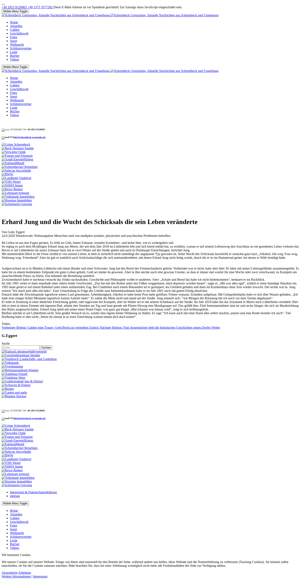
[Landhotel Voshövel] (16, 178)
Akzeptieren (10, 572)
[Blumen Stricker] (14, 396)
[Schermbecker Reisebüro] (20, 167)
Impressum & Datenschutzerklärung (33, 492)
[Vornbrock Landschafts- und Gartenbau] (29, 359)
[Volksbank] (10, 362)
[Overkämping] (12, 366)
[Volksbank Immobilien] (18, 196)
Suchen (46, 347)
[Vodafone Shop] (13, 377)
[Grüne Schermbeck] (16, 144)
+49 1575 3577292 (40, 7)
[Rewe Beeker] (12, 189)
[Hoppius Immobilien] (17, 200)
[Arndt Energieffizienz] (17, 159)
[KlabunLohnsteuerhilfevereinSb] (24, 351)
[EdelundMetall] (13, 163)
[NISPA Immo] (12, 185)
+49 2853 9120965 (15, 7)
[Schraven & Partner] (16, 385)
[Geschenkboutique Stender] (21, 355)
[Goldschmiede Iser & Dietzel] (22, 381)
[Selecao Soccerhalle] (16, 170)
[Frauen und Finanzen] (17, 155)
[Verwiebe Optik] (14, 152)
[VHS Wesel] (11, 181)
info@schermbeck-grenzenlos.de (29, 137)
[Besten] (8, 389)
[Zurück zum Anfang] (3, 4)
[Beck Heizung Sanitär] (18, 148)
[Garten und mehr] (14, 392)
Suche (6, 343)
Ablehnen (24, 572)
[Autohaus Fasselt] (14, 374)
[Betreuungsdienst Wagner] (20, 370)
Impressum (40, 576)
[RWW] (7, 174)
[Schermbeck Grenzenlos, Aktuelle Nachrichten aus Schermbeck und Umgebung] (110, 15)
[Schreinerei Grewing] (17, 204)
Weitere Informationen (16, 576)
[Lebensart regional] (15, 193)
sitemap (15, 496)
